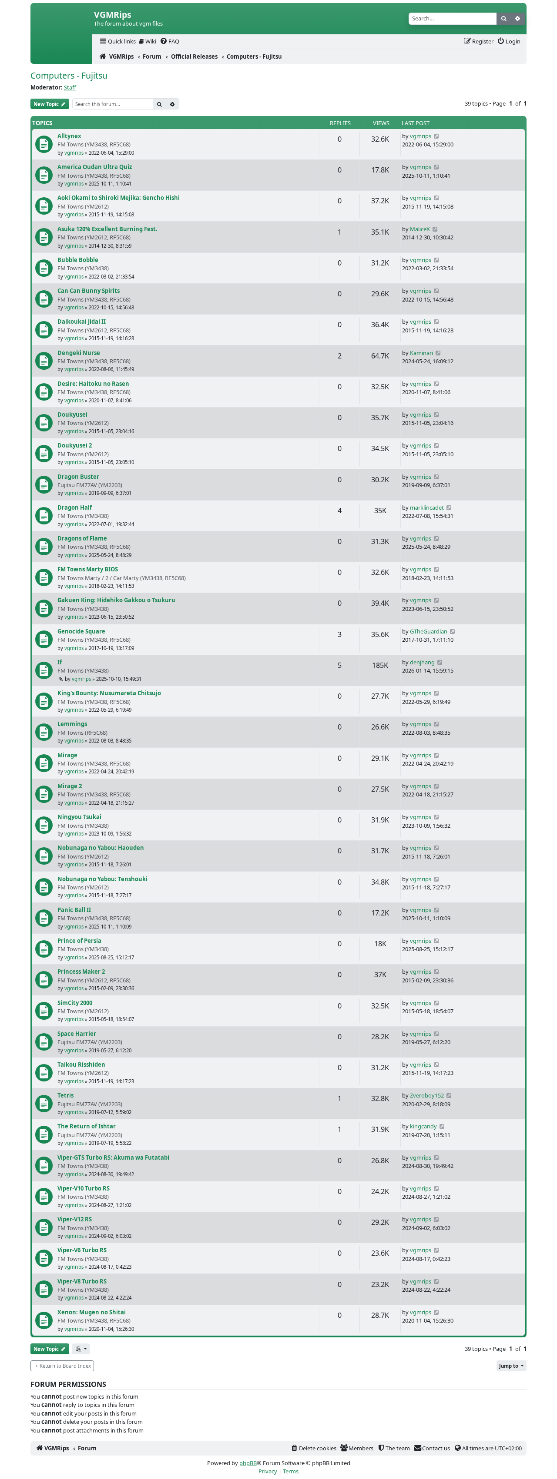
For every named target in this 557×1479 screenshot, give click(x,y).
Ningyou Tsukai (79, 817)
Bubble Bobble (77, 260)
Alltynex (69, 136)
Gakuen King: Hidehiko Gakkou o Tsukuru (116, 600)
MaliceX (420, 229)
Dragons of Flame (82, 538)
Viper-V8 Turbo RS (82, 1281)
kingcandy (423, 1126)
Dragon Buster (78, 477)
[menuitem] (117, 41)
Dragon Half (74, 507)
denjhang (422, 662)
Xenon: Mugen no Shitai (91, 1312)
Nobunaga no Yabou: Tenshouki (102, 879)
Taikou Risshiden (81, 1064)
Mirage (67, 755)
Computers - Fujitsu (68, 75)
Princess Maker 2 (81, 971)
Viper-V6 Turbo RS (82, 1250)
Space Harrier (76, 1034)
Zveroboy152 (427, 1095)
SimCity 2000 (74, 1003)
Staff (70, 87)
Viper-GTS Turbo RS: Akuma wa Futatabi (113, 1157)
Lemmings (72, 724)
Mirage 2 (69, 786)
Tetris (65, 1095)
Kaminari (421, 353)
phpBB (248, 1463)
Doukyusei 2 (74, 445)
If (59, 662)
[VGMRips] (61, 56)
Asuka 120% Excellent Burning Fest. (107, 229)
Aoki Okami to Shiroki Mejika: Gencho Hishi (118, 198)
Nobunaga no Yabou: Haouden (100, 848)
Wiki (150, 41)
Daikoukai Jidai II (81, 321)
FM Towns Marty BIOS (87, 569)
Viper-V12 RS (74, 1219)
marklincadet (427, 507)
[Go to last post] (436, 136)
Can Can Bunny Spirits (88, 291)
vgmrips (74, 152)
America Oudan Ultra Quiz (94, 167)
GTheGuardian (428, 631)
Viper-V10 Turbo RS (83, 1188)
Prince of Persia (79, 941)
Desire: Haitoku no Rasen (93, 384)
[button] (81, 1348)
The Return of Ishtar (86, 1126)
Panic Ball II (74, 910)
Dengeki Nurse (78, 353)
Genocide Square (81, 631)
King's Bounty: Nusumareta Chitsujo (109, 693)
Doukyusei (72, 414)
